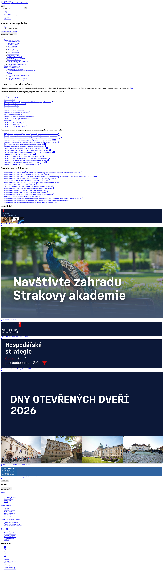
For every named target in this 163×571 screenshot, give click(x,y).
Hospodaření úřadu (9, 538)
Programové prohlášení (10, 497)
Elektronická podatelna (10, 561)
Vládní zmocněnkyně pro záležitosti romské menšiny (21, 70)
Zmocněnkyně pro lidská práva (15, 69)
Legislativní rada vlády (13, 43)
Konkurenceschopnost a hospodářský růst (18, 75)
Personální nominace (13, 55)
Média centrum (8, 14)
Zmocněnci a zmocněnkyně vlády (13, 67)
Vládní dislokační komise (14, 60)
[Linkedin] (5, 552)
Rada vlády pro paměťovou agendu (16, 79)
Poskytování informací (10, 537)
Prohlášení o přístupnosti (10, 566)
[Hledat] (25, 8)
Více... (131, 88)
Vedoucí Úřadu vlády (10, 532)
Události (6, 540)
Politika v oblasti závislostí (14, 57)
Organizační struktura (10, 534)
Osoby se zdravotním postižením (16, 58)
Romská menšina (12, 47)
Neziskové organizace (13, 54)
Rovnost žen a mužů (12, 51)
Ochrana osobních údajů (10, 569)
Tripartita (9, 73)
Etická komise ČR (12, 46)
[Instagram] (5, 554)
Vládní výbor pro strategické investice (17, 78)
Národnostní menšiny (13, 52)
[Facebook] (5, 547)
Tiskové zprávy (8, 511)
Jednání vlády (7, 514)
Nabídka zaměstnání (9, 535)
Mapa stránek (7, 562)
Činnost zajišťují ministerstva (12, 66)
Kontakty (6, 559)
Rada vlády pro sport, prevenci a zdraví (18, 64)
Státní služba (7, 19)
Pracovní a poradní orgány (11, 16)
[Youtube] (5, 557)
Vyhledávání (4, 8)
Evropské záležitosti (12, 44)
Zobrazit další (4, 480)
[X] (5, 549)
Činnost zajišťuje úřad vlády (11, 522)
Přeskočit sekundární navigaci (9, 31)
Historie (6, 502)
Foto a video (7, 516)
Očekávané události (9, 510)
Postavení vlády (8, 499)
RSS (5, 564)
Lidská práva (10, 49)
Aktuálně (6, 508)
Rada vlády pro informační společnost (17, 61)
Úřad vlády (7, 17)
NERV (9, 76)
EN (2, 4)
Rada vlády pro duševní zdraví (15, 63)
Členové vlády (8, 496)
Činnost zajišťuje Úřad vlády (12, 40)
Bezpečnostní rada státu (13, 41)
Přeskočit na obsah (6, 1)
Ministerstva (7, 500)
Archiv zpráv (7, 72)
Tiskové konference (9, 513)
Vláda (5, 12)
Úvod (5, 11)
